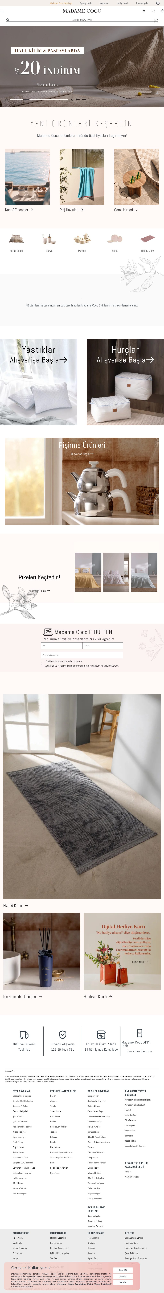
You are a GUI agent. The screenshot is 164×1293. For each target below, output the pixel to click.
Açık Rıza (49, 665)
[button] (78, 98)
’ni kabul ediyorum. (64, 661)
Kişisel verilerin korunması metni (73, 665)
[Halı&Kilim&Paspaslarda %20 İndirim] (82, 66)
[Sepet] (162, 10)
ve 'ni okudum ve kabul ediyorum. (82, 665)
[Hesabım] (144, 10)
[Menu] (2, 11)
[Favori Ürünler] (153, 10)
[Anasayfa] (82, 11)
